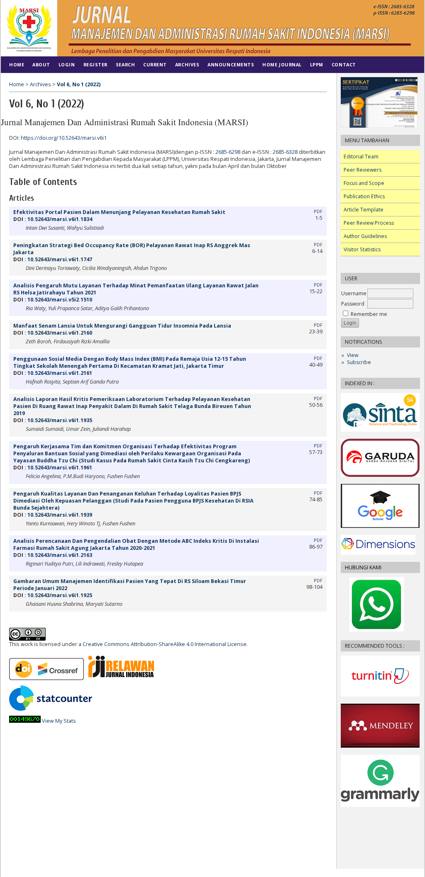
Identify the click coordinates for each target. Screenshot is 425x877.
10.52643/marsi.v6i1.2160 (59, 332)
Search (125, 64)
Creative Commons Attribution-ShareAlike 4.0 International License (165, 644)
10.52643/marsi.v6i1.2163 (59, 555)
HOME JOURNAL (281, 64)
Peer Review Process (369, 222)
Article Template (363, 209)
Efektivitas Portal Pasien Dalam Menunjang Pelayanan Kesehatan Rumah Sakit (119, 212)
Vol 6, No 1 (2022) (78, 84)
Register (95, 64)
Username (353, 293)
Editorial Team (361, 156)
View (352, 355)
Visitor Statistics (362, 249)
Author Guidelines (365, 236)
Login (67, 64)
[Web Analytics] (25, 720)
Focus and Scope (364, 183)
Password (352, 303)
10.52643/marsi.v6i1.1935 (59, 420)
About (41, 64)
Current (155, 64)
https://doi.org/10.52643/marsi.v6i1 (64, 137)
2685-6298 (227, 151)
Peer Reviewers (362, 169)
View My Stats (59, 720)
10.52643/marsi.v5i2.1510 (59, 299)
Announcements (231, 64)
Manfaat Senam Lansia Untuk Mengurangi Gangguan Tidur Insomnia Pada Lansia (122, 325)
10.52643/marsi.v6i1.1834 (59, 219)
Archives (187, 64)
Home (16, 64)
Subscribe (359, 362)
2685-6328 (285, 151)
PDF (318, 211)
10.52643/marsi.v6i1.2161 (59, 373)
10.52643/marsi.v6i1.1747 (59, 259)
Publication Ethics (364, 196)
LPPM (316, 64)
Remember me (369, 314)
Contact (344, 64)
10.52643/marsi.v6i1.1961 (59, 467)
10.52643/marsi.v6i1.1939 (59, 514)
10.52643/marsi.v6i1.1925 (59, 595)
